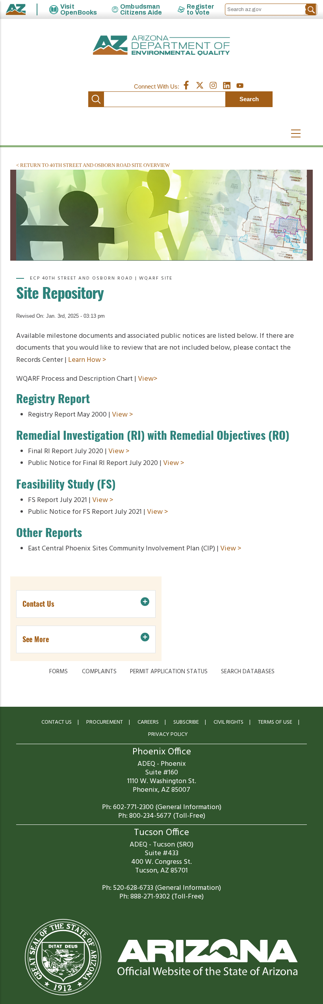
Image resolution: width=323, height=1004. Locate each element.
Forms (58, 671)
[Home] (161, 45)
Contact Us (56, 722)
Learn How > (87, 360)
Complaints (99, 671)
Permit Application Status (169, 671)
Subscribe (186, 722)
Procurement (104, 722)
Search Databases (248, 671)
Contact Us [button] (38, 604)
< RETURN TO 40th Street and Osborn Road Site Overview (93, 165)
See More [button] (35, 639)
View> (148, 379)
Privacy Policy (168, 734)
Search (96, 99)
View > (122, 414)
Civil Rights (228, 722)
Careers (148, 722)
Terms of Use (275, 722)
